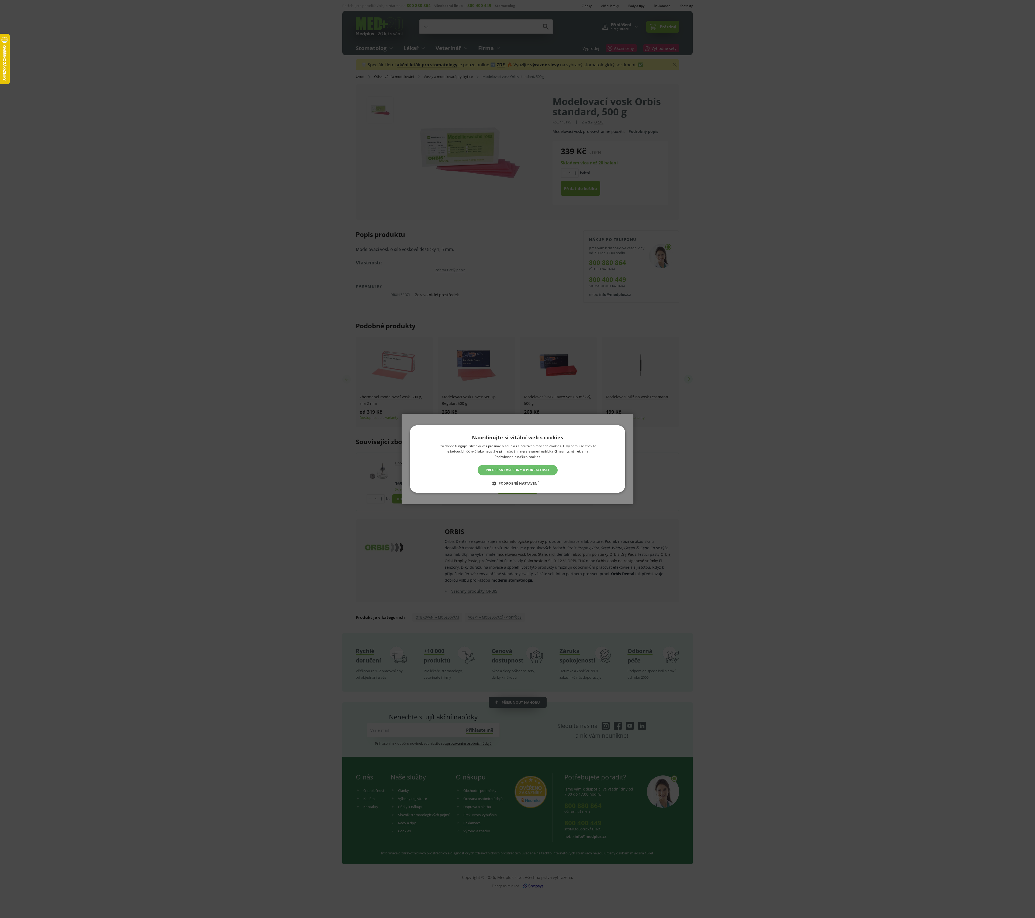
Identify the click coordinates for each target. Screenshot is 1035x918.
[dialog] (517, 459)
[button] (517, 483)
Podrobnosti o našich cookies (517, 456)
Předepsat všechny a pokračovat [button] (518, 470)
